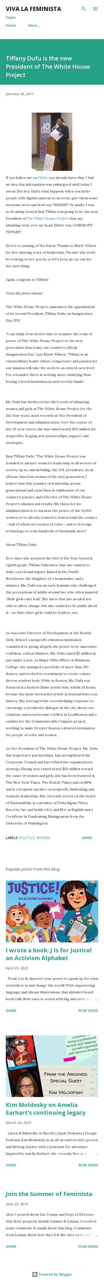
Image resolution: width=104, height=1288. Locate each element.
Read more (88, 1010)
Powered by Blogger (55, 1274)
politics (26, 837)
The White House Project (48, 218)
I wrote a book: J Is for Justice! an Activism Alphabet (48, 954)
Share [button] (87, 837)
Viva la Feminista (33, 9)
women (43, 837)
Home (11, 25)
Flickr (42, 177)
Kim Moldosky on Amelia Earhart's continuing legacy (46, 1108)
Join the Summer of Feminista (49, 1194)
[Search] (84, 9)
